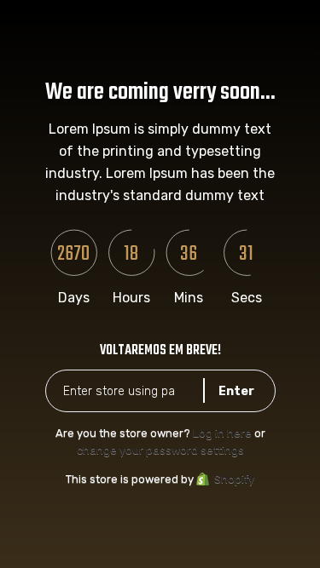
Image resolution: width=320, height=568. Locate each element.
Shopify (234, 479)
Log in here (222, 433)
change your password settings (160, 450)
